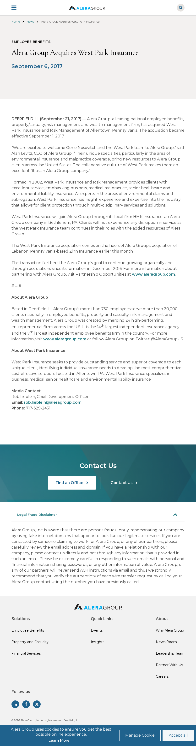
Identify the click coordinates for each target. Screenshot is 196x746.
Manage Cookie (140, 735)
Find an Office (70, 482)
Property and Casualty (30, 642)
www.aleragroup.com (153, 274)
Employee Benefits (27, 630)
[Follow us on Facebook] (26, 704)
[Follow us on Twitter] (37, 704)
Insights (97, 642)
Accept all (178, 735)
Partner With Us (169, 665)
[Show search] (181, 8)
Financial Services (26, 653)
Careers (162, 676)
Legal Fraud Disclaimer (37, 514)
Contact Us (122, 482)
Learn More (59, 740)
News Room (166, 642)
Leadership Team (170, 653)
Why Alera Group (170, 630)
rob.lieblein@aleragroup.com (53, 402)
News (30, 21)
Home (15, 21)
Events (97, 630)
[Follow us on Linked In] (15, 704)
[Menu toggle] (17, 7)
